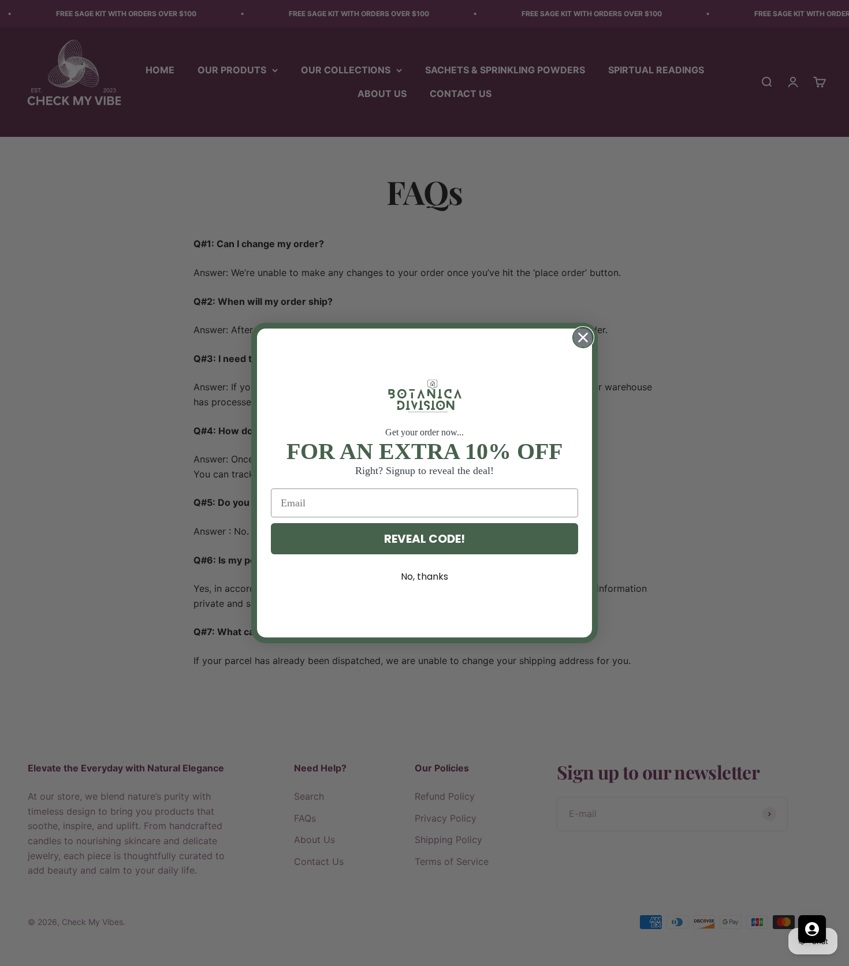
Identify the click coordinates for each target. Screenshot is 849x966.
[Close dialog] (583, 337)
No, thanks (424, 576)
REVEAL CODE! (424, 539)
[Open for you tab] (812, 929)
